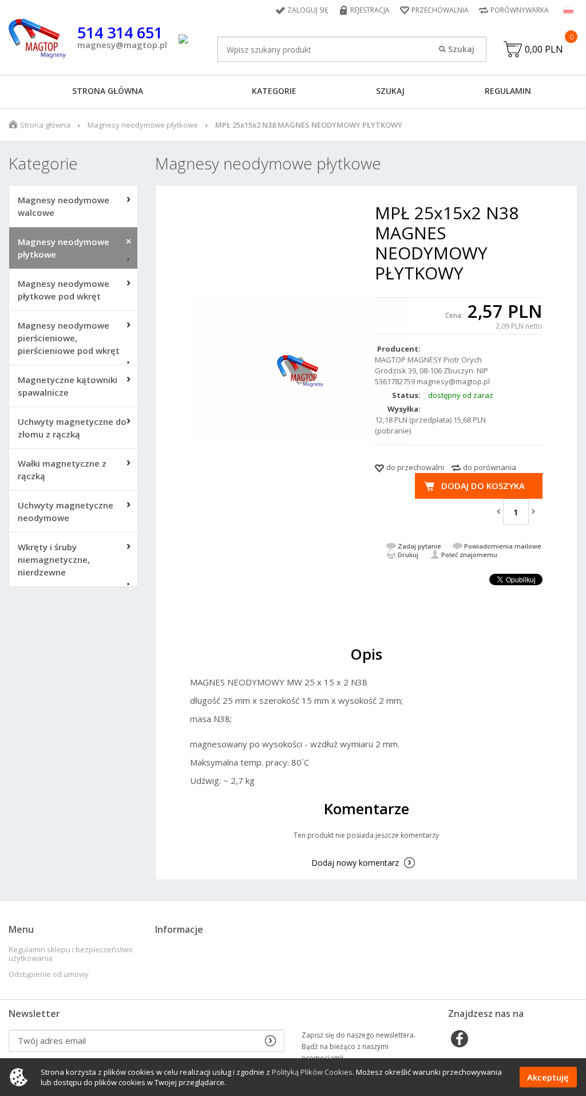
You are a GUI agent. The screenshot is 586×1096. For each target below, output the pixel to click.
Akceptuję (548, 1077)
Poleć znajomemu (469, 554)
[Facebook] (459, 1040)
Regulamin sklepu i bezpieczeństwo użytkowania (71, 954)
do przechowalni (415, 467)
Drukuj (408, 554)
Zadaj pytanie (419, 546)
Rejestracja (370, 10)
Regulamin (508, 90)
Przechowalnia (440, 10)
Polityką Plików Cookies (312, 1072)
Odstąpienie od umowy (49, 974)
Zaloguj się (307, 10)
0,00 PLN (544, 49)
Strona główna (107, 90)
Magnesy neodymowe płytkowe (143, 125)
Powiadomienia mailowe (502, 546)
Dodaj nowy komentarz (355, 862)
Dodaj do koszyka (483, 485)
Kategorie (274, 90)
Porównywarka (519, 10)
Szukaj (390, 90)
